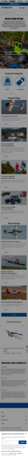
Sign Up (22, 442)
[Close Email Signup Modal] (25, 434)
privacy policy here (11, 448)
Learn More (19, 453)
